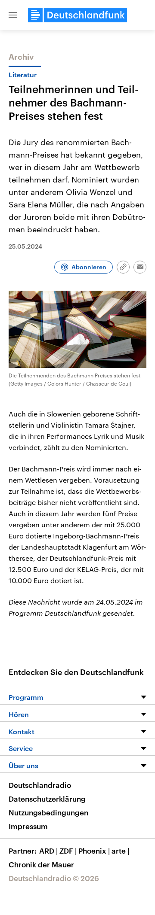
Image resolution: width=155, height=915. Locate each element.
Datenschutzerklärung (47, 798)
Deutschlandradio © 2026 (54, 878)
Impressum (28, 826)
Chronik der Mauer (41, 864)
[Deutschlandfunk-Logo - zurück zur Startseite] (77, 15)
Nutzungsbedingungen (48, 812)
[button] (13, 15)
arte (120, 850)
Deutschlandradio (40, 785)
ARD (48, 850)
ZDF (68, 850)
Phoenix (94, 850)
